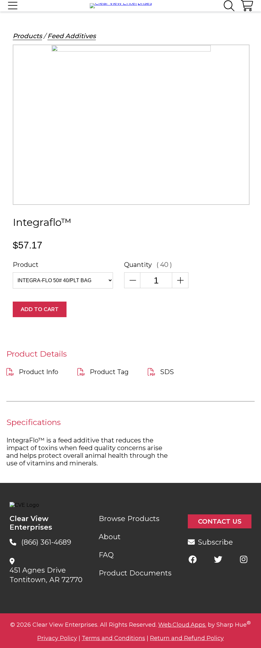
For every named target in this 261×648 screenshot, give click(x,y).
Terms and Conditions (113, 638)
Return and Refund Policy (187, 638)
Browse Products (129, 518)
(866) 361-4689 (46, 542)
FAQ (106, 555)
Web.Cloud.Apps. (182, 624)
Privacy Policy (57, 638)
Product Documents (135, 573)
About (110, 537)
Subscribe (215, 542)
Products (27, 36)
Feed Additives (71, 36)
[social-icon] (192, 559)
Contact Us (220, 521)
